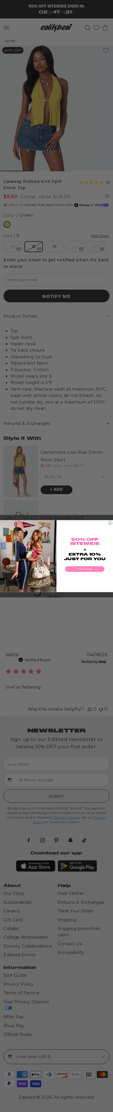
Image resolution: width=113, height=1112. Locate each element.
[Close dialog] (110, 523)
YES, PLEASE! (84, 569)
